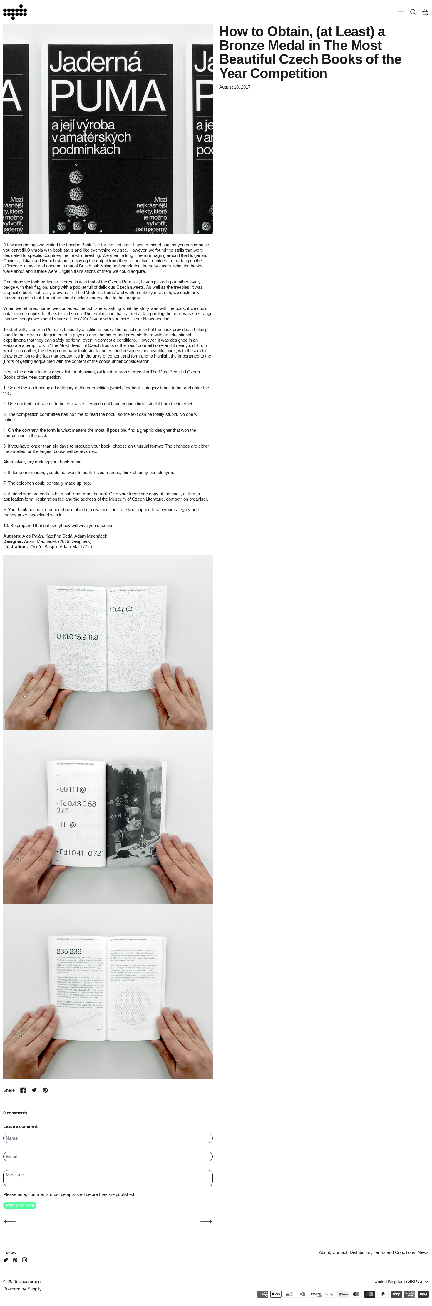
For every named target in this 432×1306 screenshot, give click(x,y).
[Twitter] (5, 1259)
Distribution (360, 1252)
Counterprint (30, 1281)
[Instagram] (24, 1259)
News (423, 1252)
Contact (339, 1252)
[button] (413, 12)
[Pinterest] (15, 1259)
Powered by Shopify (22, 1288)
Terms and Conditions (394, 1252)
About (324, 1252)
